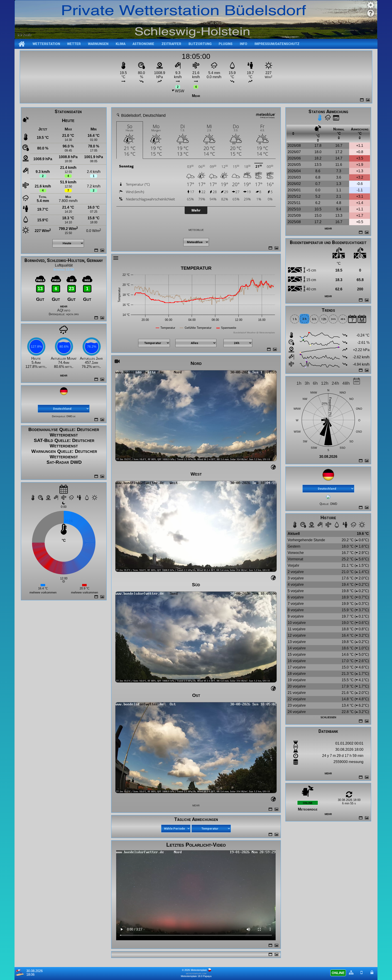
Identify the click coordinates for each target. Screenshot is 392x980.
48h (346, 383)
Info (243, 44)
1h (298, 383)
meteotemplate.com (196, 973)
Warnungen (98, 44)
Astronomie (143, 44)
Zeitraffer (171, 44)
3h (307, 383)
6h (315, 383)
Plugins (226, 44)
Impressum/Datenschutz (277, 44)
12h (324, 383)
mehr (63, 306)
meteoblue (196, 230)
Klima (120, 44)
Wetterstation (46, 44)
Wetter (74, 44)
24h (335, 383)
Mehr (196, 96)
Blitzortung (200, 44)
